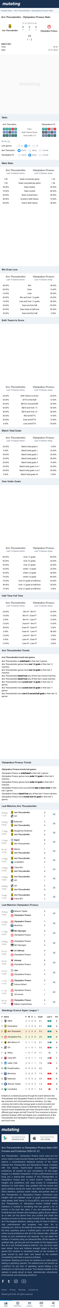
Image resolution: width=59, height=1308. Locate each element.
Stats (6, 1306)
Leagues (29, 1306)
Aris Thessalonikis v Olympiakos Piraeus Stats (33, 11)
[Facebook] (5, 1281)
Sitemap (22, 1290)
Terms (4, 1290)
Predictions (18, 1306)
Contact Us (33, 1290)
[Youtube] (25, 1281)
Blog (41, 1306)
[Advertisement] (29, 84)
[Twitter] (11, 1281)
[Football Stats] (11, 4)
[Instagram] (18, 1281)
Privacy (13, 1290)
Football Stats (6, 11)
